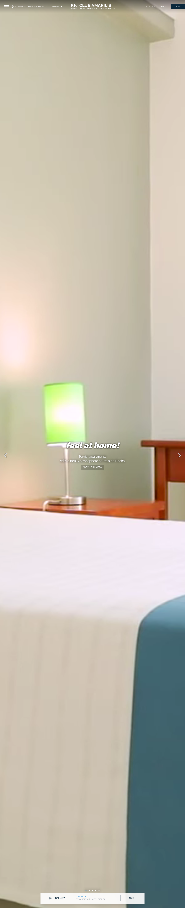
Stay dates (81, 896)
